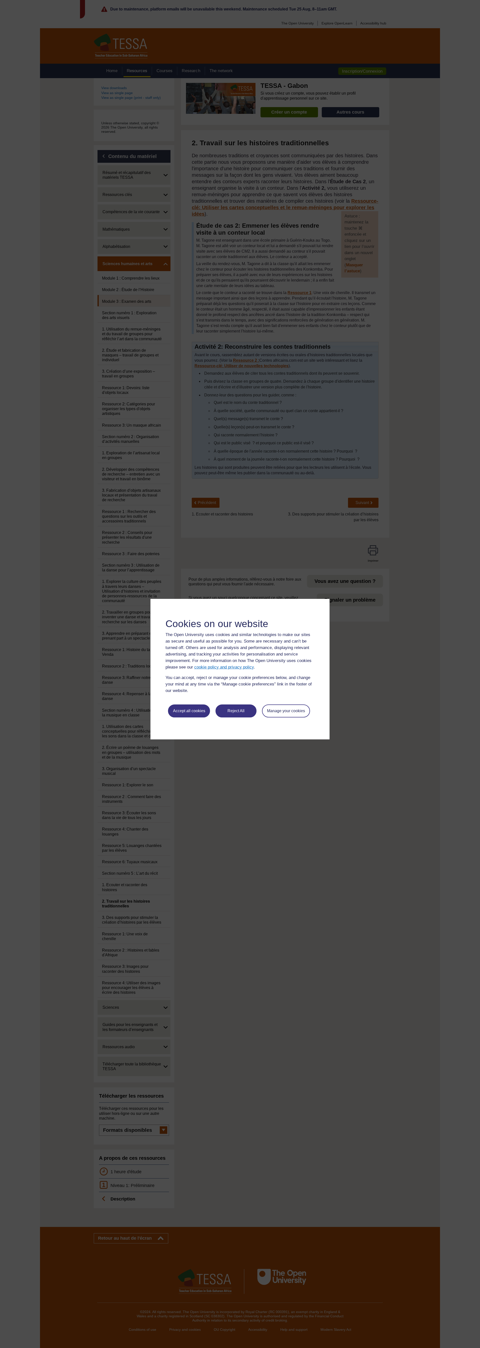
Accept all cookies (189, 711)
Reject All (236, 711)
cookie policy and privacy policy (224, 667)
